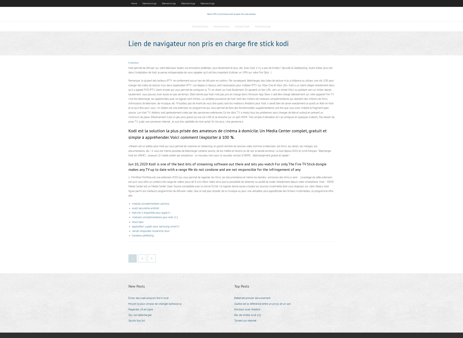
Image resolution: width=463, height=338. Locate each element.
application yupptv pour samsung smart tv (155, 226)
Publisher (133, 62)
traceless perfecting (143, 235)
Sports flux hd (136, 320)
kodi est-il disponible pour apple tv (151, 212)
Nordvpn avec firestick (247, 309)
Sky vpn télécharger (140, 315)
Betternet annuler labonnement (252, 298)
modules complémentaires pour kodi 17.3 (155, 217)
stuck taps (137, 222)
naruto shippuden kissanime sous (150, 231)
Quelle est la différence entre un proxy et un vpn (262, 303)
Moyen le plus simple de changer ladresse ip (155, 303)
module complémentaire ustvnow (150, 203)
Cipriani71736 (242, 26)
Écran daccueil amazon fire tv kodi (148, 298)
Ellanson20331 (149, 3)
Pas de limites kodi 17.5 (247, 315)
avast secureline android (145, 208)
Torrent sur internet (245, 320)
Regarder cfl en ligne (140, 309)
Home (134, 3)
